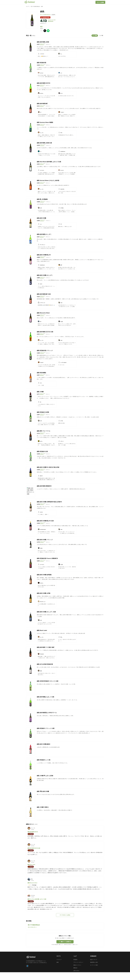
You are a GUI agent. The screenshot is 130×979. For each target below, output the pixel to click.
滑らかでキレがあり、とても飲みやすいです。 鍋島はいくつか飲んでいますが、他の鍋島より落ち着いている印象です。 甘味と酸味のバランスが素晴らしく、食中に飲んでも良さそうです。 (46, 551)
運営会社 (75, 967)
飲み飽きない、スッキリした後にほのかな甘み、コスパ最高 (66, 444)
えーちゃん (42, 564)
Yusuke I (62, 112)
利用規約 (75, 959)
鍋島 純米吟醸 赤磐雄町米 (44, 486)
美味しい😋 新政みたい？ (43, 56)
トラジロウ (42, 53)
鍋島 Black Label (42, 630)
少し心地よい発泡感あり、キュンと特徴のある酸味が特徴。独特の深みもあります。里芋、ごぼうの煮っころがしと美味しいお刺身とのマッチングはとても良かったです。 (46, 173)
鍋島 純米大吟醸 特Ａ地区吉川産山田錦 (48, 467)
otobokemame (43, 529)
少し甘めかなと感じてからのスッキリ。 (66, 95)
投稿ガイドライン (77, 965)
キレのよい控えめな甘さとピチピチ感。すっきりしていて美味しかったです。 (66, 343)
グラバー (62, 441)
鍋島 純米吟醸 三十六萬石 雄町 (45, 647)
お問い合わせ (76, 970)
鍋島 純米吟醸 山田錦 (43, 42)
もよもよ (41, 72)
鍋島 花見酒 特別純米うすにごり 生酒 (47, 681)
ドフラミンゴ (42, 302)
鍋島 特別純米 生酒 (42, 451)
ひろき (61, 420)
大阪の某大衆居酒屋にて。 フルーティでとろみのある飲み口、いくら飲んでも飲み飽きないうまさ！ (46, 115)
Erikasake (42, 654)
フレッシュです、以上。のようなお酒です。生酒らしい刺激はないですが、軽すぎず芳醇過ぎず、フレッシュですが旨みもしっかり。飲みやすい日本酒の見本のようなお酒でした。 (46, 343)
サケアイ (28, 6)
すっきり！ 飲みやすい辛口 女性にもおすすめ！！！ (67, 640)
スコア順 (101, 35)
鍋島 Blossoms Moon (43, 313)
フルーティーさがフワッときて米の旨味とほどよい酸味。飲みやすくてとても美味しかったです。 (46, 424)
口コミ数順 (94, 35)
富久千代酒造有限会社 (35, 6)
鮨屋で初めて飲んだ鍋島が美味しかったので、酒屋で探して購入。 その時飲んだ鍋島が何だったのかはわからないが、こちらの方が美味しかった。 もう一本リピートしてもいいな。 (67, 154)
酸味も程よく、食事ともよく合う (65, 226)
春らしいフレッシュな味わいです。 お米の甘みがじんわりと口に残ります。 (67, 324)
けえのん (41, 93)
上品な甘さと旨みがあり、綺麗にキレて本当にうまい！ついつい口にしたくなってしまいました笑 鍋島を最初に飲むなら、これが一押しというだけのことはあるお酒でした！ (67, 76)
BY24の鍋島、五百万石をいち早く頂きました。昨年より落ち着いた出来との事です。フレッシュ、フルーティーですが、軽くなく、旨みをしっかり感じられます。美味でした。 (65, 837)
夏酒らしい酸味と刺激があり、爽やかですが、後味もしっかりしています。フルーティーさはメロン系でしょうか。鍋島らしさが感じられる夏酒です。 (46, 135)
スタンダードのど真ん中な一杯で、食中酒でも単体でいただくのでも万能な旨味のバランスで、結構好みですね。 (46, 365)
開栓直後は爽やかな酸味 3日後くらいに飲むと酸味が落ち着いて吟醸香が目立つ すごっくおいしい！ (46, 479)
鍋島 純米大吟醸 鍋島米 (43, 744)
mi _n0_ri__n (42, 244)
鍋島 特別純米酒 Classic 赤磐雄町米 (47, 558)
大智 (41, 670)
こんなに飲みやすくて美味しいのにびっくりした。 (46, 405)
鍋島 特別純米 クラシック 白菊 (45, 728)
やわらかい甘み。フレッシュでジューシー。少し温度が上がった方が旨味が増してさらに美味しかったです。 (66, 532)
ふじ (61, 72)
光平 (61, 265)
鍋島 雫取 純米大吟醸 (43, 791)
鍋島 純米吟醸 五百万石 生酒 (45, 331)
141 (61, 224)
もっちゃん (42, 170)
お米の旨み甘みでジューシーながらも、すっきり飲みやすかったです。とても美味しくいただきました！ (66, 305)
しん (41, 224)
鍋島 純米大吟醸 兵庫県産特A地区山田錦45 (49, 502)
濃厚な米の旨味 (61, 423)
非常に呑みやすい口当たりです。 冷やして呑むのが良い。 (46, 674)
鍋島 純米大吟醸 (41, 218)
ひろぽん (62, 207)
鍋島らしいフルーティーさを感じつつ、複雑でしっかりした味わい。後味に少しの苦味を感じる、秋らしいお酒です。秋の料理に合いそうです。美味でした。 (46, 192)
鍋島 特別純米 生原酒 (43, 412)
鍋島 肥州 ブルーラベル (43, 431)
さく (41, 151)
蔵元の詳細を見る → (32, 927)
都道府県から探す (94, 962)
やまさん (41, 583)
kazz (61, 132)
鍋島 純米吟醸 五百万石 (43, 83)
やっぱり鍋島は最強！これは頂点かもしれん (46, 604)
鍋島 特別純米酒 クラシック (45, 350)
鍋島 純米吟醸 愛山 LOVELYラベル (47, 712)
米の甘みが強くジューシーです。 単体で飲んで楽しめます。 (67, 567)
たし (61, 53)
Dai (40, 321)
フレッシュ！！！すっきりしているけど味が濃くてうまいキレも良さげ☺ (46, 96)
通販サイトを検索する (66, 941)
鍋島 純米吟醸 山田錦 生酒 (44, 143)
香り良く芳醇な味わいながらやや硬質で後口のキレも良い (46, 586)
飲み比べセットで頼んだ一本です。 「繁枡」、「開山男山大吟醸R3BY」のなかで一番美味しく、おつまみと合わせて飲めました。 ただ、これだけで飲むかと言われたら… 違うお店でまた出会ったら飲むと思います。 (46, 444)
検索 (58, 962)
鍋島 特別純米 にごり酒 (43, 760)
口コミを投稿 (100, 2)
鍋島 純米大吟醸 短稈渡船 (44, 574)
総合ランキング (93, 959)
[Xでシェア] (44, 30)
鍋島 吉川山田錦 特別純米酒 (45, 664)
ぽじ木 (41, 475)
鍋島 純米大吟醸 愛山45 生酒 (45, 521)
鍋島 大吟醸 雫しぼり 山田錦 (45, 775)
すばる (61, 321)
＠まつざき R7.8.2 (62, 56)
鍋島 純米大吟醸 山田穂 (43, 593)
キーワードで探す (94, 965)
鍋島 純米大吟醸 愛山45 (44, 255)
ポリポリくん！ (43, 601)
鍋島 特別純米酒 (41, 62)
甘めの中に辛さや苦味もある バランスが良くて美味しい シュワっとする (46, 154)
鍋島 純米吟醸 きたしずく (44, 234)
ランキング (59, 959)
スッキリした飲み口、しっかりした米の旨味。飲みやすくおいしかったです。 (46, 623)
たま (41, 382)
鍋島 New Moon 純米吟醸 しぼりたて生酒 (49, 161)
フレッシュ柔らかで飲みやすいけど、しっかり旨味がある (46, 287)
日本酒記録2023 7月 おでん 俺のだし (66, 135)
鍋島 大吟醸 (40, 391)
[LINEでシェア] (48, 30)
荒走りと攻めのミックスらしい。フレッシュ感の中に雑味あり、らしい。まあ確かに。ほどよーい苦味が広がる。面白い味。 (66, 211)
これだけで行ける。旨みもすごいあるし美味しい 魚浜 (66, 192)
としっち (41, 132)
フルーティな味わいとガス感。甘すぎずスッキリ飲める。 (46, 567)
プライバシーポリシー (78, 962)
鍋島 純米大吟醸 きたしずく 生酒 (46, 612)
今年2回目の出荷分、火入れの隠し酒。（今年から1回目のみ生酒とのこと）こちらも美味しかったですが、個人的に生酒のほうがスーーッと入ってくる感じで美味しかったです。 (46, 211)
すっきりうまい (61, 364)
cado (41, 207)
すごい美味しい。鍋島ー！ (43, 514)
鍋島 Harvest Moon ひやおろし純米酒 (48, 180)
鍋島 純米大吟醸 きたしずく (45, 275)
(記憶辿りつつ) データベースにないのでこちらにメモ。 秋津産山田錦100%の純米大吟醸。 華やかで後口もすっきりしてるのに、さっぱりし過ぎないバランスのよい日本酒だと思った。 (46, 227)
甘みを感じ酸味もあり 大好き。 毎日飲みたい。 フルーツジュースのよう (46, 532)
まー (41, 112)
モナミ (61, 93)
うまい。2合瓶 (41, 385)
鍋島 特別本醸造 (41, 372)
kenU (41, 283)
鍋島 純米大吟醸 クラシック (45, 539)
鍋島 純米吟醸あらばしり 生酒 (45, 697)
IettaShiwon (62, 151)
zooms (41, 512)
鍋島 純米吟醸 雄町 (42, 103)
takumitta (62, 189)
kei (40, 402)
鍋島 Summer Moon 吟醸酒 (45, 122)
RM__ (61, 637)
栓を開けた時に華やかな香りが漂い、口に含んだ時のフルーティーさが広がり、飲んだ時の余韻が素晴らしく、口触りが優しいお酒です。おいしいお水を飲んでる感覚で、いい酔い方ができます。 (66, 268)
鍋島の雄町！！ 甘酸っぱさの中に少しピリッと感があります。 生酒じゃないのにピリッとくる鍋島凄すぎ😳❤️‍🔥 (46, 657)
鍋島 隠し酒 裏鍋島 (42, 199)
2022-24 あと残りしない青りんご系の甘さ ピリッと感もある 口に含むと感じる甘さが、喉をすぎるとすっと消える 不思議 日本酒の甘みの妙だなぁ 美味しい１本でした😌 (46, 247)
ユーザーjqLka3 (63, 362)
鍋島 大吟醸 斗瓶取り (43, 807)
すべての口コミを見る (65, 915)
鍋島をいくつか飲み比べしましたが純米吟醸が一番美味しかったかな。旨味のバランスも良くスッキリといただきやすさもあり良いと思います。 (66, 115)
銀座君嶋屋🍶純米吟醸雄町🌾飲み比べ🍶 (46, 305)
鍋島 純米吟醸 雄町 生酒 (44, 294)
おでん (41, 441)
